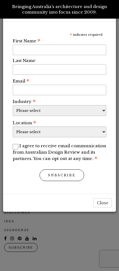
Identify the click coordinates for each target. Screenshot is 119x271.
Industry (24, 101)
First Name (26, 41)
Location (24, 123)
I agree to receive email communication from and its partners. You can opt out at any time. (59, 152)
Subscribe (62, 175)
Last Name (24, 60)
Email (21, 81)
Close (102, 202)
